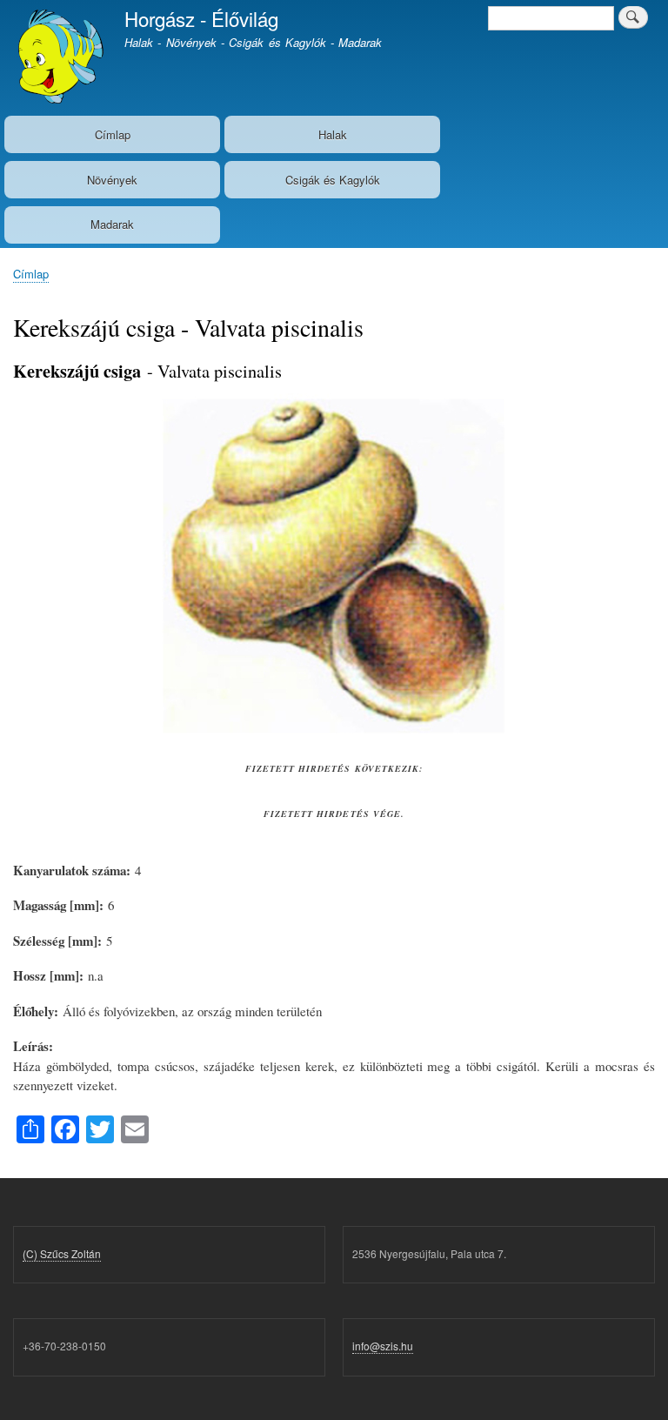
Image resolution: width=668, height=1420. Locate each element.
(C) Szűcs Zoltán (62, 1253)
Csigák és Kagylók (332, 179)
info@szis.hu (382, 1345)
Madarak (112, 224)
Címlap (112, 134)
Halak (332, 134)
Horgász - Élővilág (201, 18)
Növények (112, 179)
